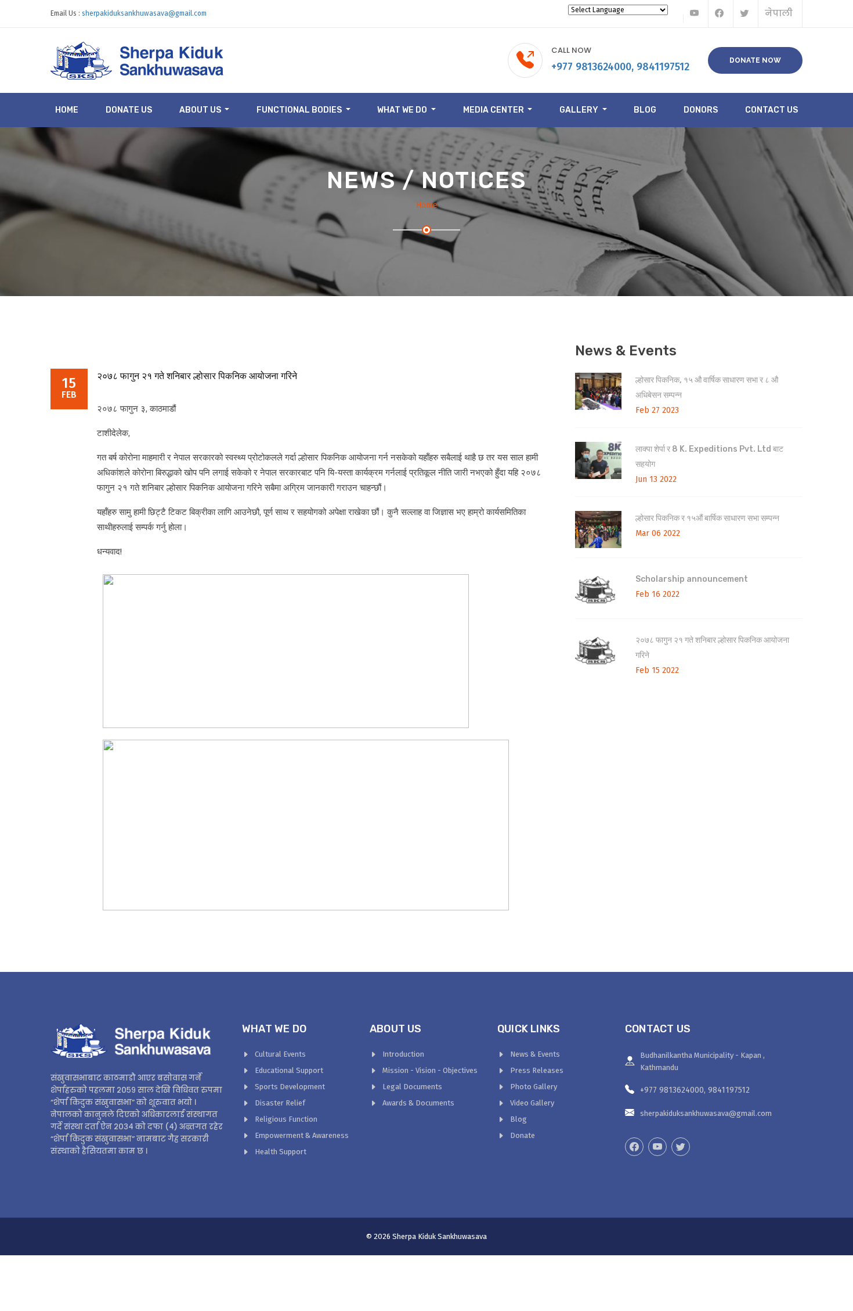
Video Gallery (532, 1102)
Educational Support (289, 1070)
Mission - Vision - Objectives (430, 1070)
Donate (522, 1135)
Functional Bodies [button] (300, 110)
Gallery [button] (579, 110)
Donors (701, 110)
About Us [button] (201, 110)
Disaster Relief (280, 1102)
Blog (645, 110)
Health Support (280, 1151)
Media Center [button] (494, 110)
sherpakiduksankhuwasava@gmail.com (144, 13)
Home (66, 110)
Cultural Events (280, 1054)
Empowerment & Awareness (302, 1135)
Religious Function (286, 1119)
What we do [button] (403, 110)
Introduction (403, 1054)
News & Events (535, 1054)
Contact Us (771, 110)
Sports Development (290, 1086)
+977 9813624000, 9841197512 (620, 66)
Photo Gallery (533, 1086)
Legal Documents (412, 1086)
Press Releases (536, 1070)
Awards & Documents (418, 1102)
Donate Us (129, 110)
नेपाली (779, 13)
